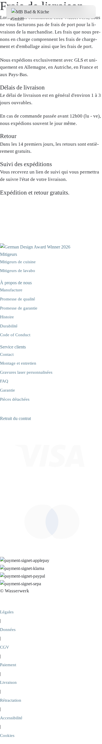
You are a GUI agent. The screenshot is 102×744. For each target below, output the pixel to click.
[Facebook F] (2, 411)
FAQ (4, 381)
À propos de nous (16, 282)
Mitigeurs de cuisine (18, 262)
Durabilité (9, 326)
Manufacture (11, 290)
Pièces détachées (14, 399)
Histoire (7, 317)
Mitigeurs (8, 254)
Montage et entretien (18, 363)
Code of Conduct (15, 335)
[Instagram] (7, 411)
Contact (7, 354)
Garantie (7, 390)
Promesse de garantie (18, 308)
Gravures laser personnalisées (26, 372)
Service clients (13, 346)
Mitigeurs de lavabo (17, 270)
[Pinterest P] (11, 411)
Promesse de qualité (17, 299)
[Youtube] (15, 411)
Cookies (7, 735)
